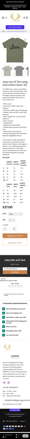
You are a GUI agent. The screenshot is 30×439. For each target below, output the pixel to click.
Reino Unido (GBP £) (11, 421)
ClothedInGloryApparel (17, 414)
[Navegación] (3, 18)
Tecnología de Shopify (15, 416)
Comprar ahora (15, 242)
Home (3, 31)
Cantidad (5, 225)
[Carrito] (26, 17)
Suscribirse (15, 272)
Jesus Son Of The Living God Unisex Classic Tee (16, 31)
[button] (6, 17)
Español (22, 421)
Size (4, 220)
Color (4, 214)
